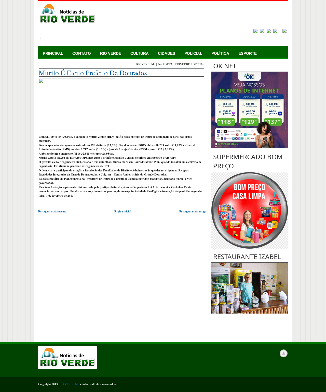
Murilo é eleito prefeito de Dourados (93, 72)
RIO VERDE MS (69, 384)
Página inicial (122, 211)
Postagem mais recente (52, 211)
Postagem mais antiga (192, 211)
